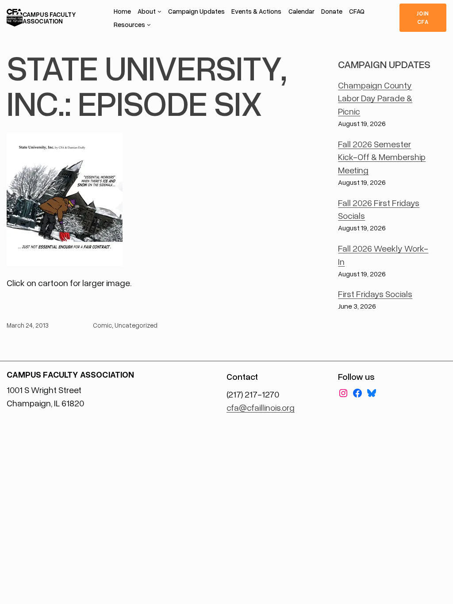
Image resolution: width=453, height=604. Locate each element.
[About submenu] (159, 11)
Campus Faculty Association (49, 17)
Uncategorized (136, 325)
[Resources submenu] (149, 25)
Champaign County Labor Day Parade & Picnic (375, 98)
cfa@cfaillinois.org (260, 407)
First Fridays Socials (375, 293)
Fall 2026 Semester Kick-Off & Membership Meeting (382, 156)
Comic (102, 325)
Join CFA (422, 17)
